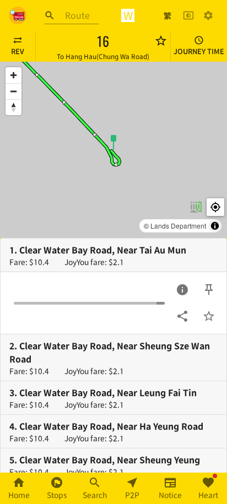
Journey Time (199, 51)
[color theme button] (188, 15)
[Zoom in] (13, 75)
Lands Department (178, 225)
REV (17, 51)
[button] (113, 141)
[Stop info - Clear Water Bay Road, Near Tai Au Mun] (182, 290)
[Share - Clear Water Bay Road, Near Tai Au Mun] (182, 316)
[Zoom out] (13, 91)
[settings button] (208, 15)
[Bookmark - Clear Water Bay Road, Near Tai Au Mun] (209, 316)
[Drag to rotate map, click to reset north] (13, 107)
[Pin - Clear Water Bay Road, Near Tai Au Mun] (209, 290)
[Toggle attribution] (214, 225)
